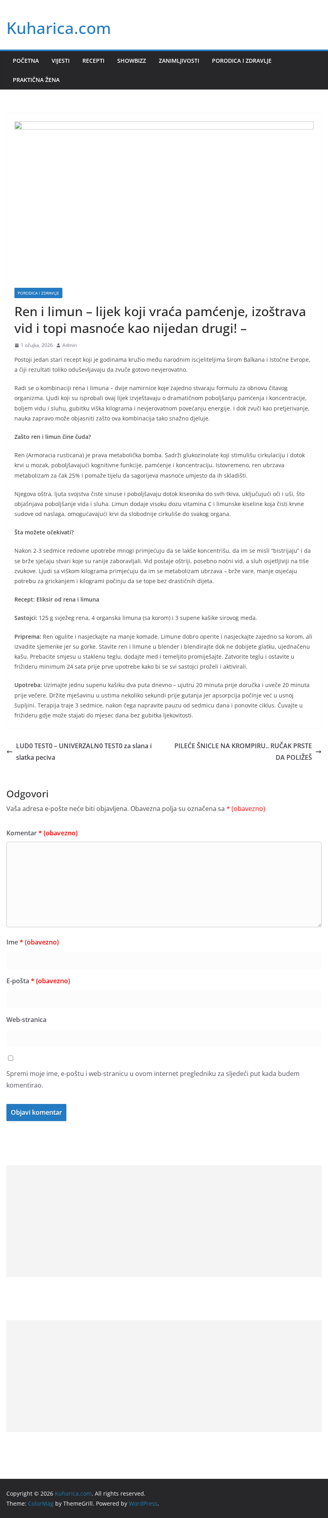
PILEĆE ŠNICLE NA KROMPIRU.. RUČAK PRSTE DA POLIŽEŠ (243, 751)
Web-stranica (26, 1019)
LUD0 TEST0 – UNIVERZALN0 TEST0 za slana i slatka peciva (84, 751)
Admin (69, 345)
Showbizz (131, 60)
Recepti (93, 60)
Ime (32, 942)
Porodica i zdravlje (242, 60)
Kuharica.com (58, 28)
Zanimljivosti (179, 60)
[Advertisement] (164, 1221)
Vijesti (61, 60)
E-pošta (38, 980)
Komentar (42, 833)
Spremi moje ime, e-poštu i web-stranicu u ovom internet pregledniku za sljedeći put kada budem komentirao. (153, 1079)
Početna (26, 60)
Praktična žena (36, 80)
